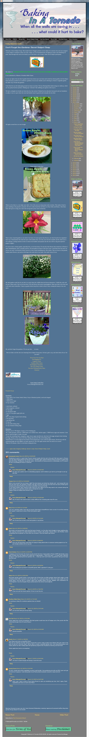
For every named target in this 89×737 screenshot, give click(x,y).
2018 (74, 163)
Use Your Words (44, 39)
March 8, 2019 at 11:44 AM (35, 518)
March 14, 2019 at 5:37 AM (35, 679)
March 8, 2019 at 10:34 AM (27, 456)
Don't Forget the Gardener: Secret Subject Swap (78, 149)
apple (11, 448)
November (77, 105)
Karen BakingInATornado (19, 469)
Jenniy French (13, 668)
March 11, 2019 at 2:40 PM (35, 658)
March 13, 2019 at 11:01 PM (25, 668)
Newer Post (10, 715)
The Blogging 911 (36, 359)
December (77, 103)
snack (48, 448)
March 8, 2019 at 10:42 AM (21, 481)
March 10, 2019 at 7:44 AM (29, 599)
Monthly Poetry (63, 39)
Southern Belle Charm (36, 363)
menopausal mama (14, 456)
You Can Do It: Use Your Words (78, 136)
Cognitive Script (37, 361)
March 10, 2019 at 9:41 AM (35, 608)
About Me (8, 39)
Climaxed (36, 370)
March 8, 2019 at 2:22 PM (19, 528)
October (76, 108)
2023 (75, 94)
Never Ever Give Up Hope (37, 357)
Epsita (10, 639)
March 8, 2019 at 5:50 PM (20, 575)
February (76, 158)
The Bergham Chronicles (36, 364)
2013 (74, 173)
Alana (10, 575)
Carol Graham (12, 552)
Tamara (11, 481)
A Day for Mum (78, 127)
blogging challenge (21, 448)
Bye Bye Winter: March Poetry (78, 139)
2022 (75, 96)
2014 (74, 171)
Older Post (64, 715)
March (76, 122)
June (75, 116)
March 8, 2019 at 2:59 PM (24, 552)
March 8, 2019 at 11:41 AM (19, 507)
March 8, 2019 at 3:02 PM (35, 565)
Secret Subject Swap (32, 39)
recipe (33, 448)
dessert (29, 448)
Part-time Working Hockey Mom (36, 368)
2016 (74, 167)
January (76, 160)
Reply (10, 464)
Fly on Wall (54, 39)
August (76, 112)
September (77, 110)
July (75, 114)
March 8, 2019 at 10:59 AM (36, 469)
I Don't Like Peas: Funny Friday (78, 124)
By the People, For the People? (78, 133)
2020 (75, 100)
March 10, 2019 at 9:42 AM (36, 629)
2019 (74, 102)
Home (37, 715)
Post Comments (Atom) (19, 718)
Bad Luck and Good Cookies (78, 153)
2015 (74, 169)
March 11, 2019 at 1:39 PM (20, 639)
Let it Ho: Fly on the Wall (78, 129)
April (75, 120)
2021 (74, 98)
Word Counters (73, 39)
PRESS (15, 39)
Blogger (66, 734)
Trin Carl (11, 618)
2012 (74, 175)
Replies (12, 467)
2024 (75, 92)
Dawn (10, 528)
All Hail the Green (78, 156)
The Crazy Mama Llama (37, 366)
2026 (75, 87)
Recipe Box (22, 39)
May (75, 118)
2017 (74, 165)
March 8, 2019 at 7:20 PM (35, 589)
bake (14, 448)
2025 (75, 90)
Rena (10, 507)
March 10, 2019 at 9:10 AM (22, 618)
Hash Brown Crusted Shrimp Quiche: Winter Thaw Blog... (78, 143)
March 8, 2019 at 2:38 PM (35, 540)
